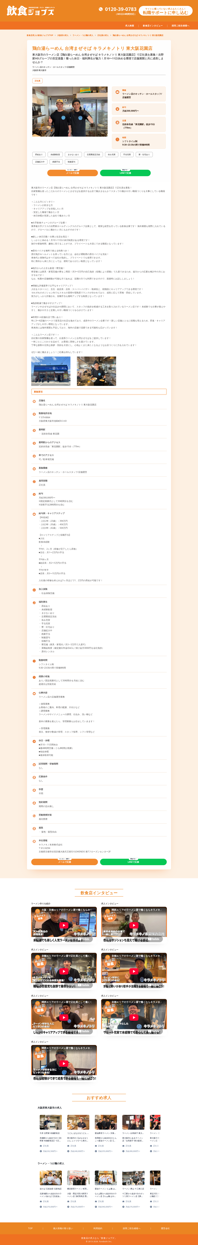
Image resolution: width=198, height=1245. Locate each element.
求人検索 (129, 25)
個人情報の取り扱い (63, 1228)
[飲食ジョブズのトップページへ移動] (31, 10)
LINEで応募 (125, 172)
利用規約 (97, 1228)
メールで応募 (72, 172)
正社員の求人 (103, 35)
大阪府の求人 (63, 35)
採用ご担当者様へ (180, 25)
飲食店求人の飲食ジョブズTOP (40, 35)
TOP (30, 1228)
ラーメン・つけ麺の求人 (83, 35)
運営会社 (165, 1228)
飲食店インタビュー (153, 25)
